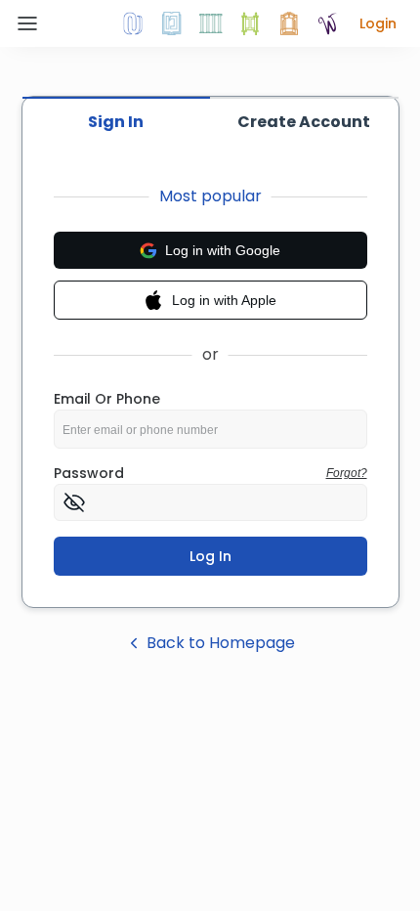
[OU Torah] (132, 23)
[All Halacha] (211, 23)
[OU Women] (328, 23)
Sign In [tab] (116, 121)
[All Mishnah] (172, 23)
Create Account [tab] (303, 121)
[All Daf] (289, 23)
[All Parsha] (250, 23)
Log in (210, 556)
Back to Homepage (221, 642)
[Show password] (74, 502)
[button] (378, 23)
